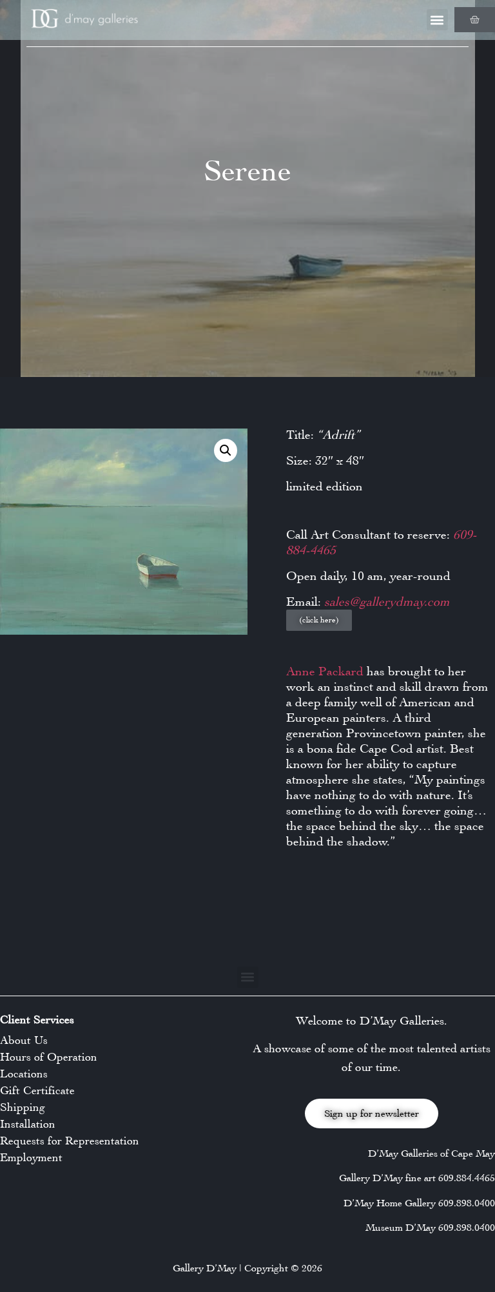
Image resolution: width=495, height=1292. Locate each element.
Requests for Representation (69, 1140)
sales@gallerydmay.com (387, 601)
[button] (437, 19)
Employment (31, 1157)
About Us (24, 1040)
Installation (27, 1124)
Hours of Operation (48, 1057)
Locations (24, 1073)
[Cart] (474, 19)
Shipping (22, 1107)
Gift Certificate (37, 1090)
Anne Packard (325, 671)
